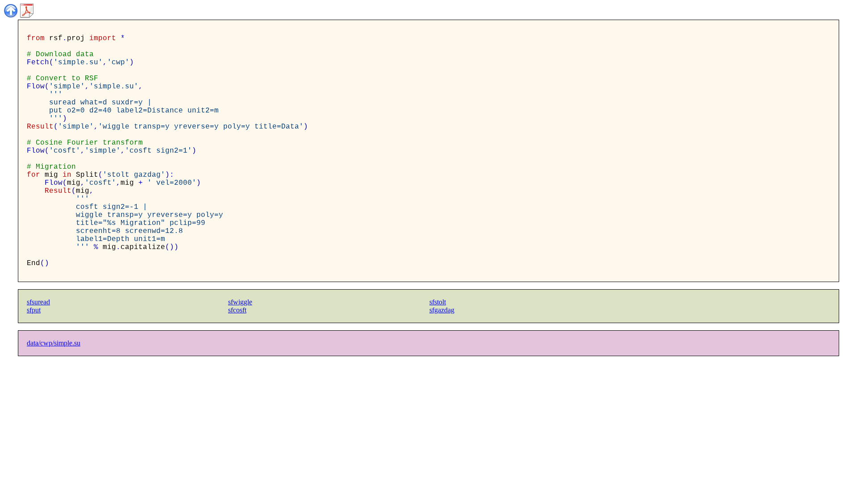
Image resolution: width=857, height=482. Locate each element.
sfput (34, 310)
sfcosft (237, 310)
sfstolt (437, 302)
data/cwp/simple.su (53, 343)
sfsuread (38, 302)
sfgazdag (441, 310)
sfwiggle (240, 302)
